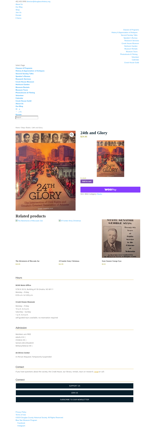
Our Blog (19, 7)
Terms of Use (21, 415)
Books (28, 128)
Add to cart (86, 181)
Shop (18, 10)
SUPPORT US (74, 386)
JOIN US (74, 393)
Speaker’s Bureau (130, 38)
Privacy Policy (21, 412)
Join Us (18, 12)
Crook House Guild (131, 62)
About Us (19, 4)
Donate (18, 15)
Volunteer (135, 57)
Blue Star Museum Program (26, 420)
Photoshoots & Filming (128, 54)
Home (18, 128)
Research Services (131, 41)
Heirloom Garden (130, 46)
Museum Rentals (130, 49)
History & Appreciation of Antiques (124, 32)
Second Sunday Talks (129, 35)
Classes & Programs (131, 30)
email (96, 372)
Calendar (135, 60)
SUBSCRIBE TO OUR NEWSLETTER (74, 400)
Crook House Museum (130, 43)
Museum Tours (131, 52)
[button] (71, 134)
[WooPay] (110, 190)
